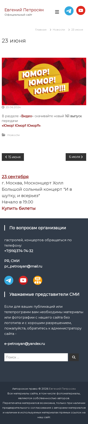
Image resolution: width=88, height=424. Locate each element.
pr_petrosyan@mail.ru (23, 266)
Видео (26, 116)
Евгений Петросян (24, 9)
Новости (59, 29)
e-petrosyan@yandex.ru (24, 343)
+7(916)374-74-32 (18, 251)
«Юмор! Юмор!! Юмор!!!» (21, 126)
